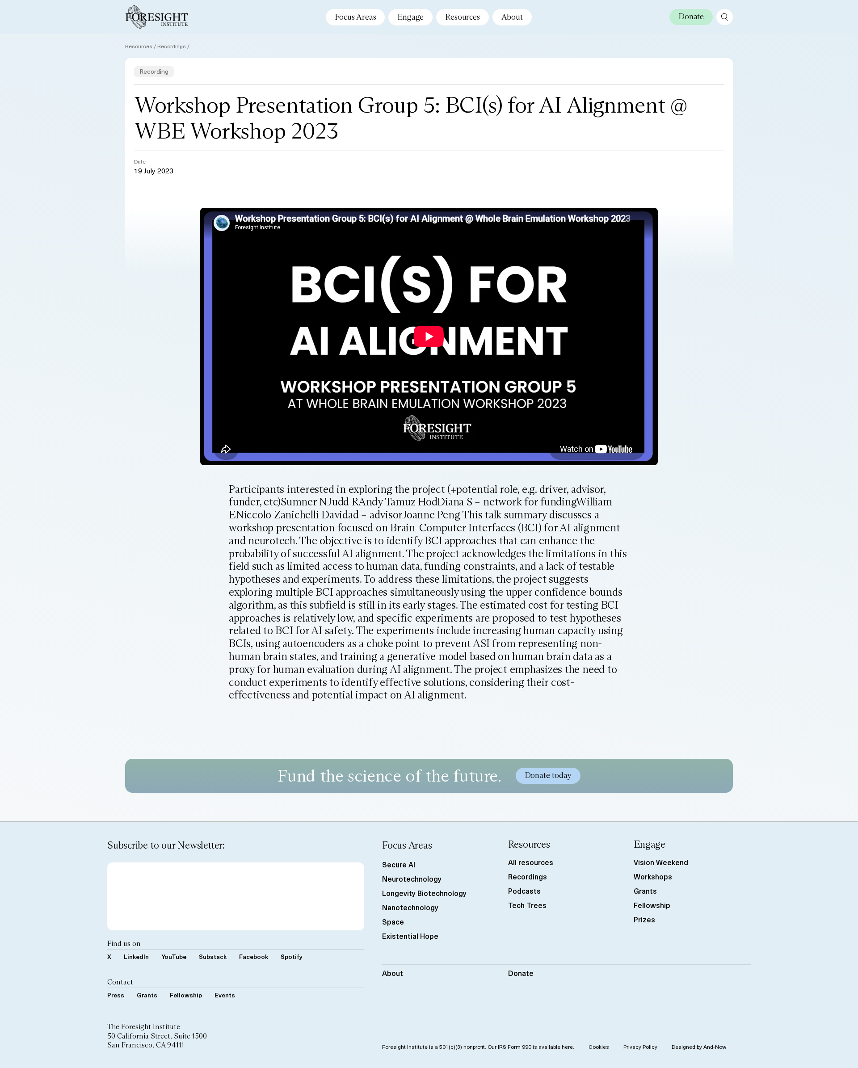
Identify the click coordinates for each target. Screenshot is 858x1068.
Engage (410, 17)
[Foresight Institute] (156, 17)
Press (115, 995)
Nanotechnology (410, 907)
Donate (521, 972)
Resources (462, 17)
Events (224, 995)
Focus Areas (355, 17)
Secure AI (398, 864)
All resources (530, 862)
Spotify (292, 956)
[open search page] (724, 17)
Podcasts (524, 890)
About (512, 17)
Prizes (644, 919)
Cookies (599, 1047)
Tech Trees (527, 905)
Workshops (653, 876)
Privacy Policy (640, 1047)
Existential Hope (410, 935)
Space (393, 921)
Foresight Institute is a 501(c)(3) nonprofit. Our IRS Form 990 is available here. (478, 1047)
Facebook (253, 956)
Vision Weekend (661, 862)
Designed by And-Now (699, 1047)
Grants (147, 995)
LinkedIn (136, 956)
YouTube (173, 956)
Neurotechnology (412, 878)
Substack (213, 956)
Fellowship (186, 995)
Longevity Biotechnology (424, 892)
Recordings (171, 46)
